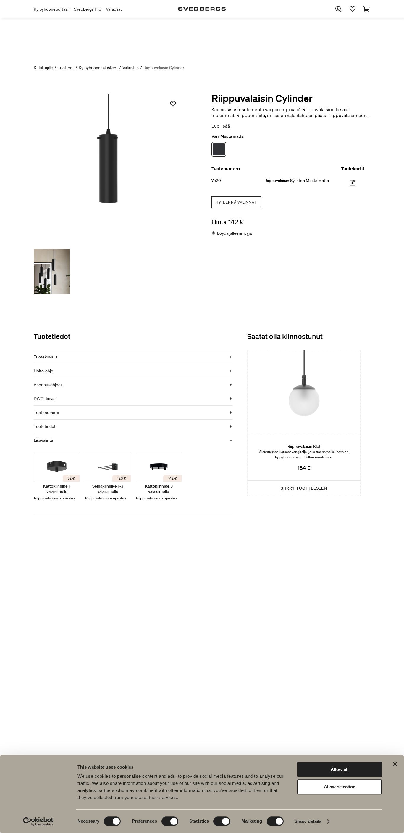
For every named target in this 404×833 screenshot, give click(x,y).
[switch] (169, 821)
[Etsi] (338, 8)
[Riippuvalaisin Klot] (304, 423)
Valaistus (130, 67)
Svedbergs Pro (87, 9)
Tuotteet (66, 67)
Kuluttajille (43, 67)
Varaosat (114, 9)
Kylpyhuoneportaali (51, 9)
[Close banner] (395, 764)
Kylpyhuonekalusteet (98, 67)
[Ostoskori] (366, 8)
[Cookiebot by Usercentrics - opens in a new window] (38, 821)
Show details (308, 821)
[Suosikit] (352, 8)
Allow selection (339, 786)
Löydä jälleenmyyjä (234, 233)
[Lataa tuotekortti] (352, 185)
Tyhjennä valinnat (236, 202)
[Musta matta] (218, 149)
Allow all (339, 769)
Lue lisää (220, 126)
